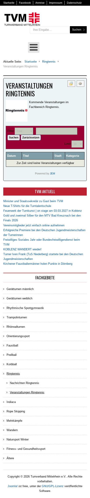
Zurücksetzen (30, 137)
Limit (67, 143)
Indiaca (11, 402)
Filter (10, 131)
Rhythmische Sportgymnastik (25, 308)
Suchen (76, 29)
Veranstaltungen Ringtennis (27, 392)
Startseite (8, 2)
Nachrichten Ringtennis (24, 383)
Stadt (57, 155)
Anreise (40, 2)
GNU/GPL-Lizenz (53, 486)
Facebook (25, 2)
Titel (26, 155)
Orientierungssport (18, 336)
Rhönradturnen (16, 326)
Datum (11, 155)
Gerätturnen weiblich (19, 298)
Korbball (12, 364)
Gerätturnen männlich (20, 289)
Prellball (12, 354)
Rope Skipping (16, 411)
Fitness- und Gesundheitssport (26, 448)
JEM (52, 173)
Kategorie (72, 155)
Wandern (12, 430)
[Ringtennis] (17, 111)
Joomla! (13, 486)
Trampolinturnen (17, 317)
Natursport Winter (18, 439)
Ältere (10, 458)
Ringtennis (13, 373)
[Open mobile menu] (33, 47)
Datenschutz (74, 2)
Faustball (12, 345)
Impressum (55, 2)
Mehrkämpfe (14, 420)
